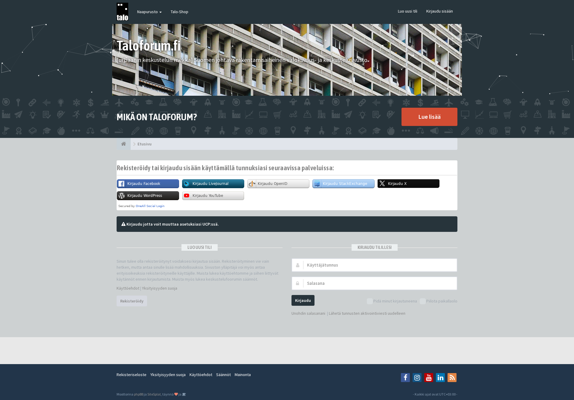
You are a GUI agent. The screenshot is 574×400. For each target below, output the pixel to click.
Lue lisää (429, 116)
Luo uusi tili (407, 11)
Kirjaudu (303, 300)
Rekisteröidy (132, 301)
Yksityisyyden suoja (159, 288)
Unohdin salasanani (308, 313)
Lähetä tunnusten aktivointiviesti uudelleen (367, 313)
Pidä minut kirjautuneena (395, 301)
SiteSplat (154, 394)
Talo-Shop (179, 11)
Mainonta (243, 374)
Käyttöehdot (128, 288)
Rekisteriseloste (131, 374)
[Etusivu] (124, 144)
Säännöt (223, 374)
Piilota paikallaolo (441, 301)
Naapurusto (148, 11)
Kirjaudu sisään (439, 11)
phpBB (138, 394)
